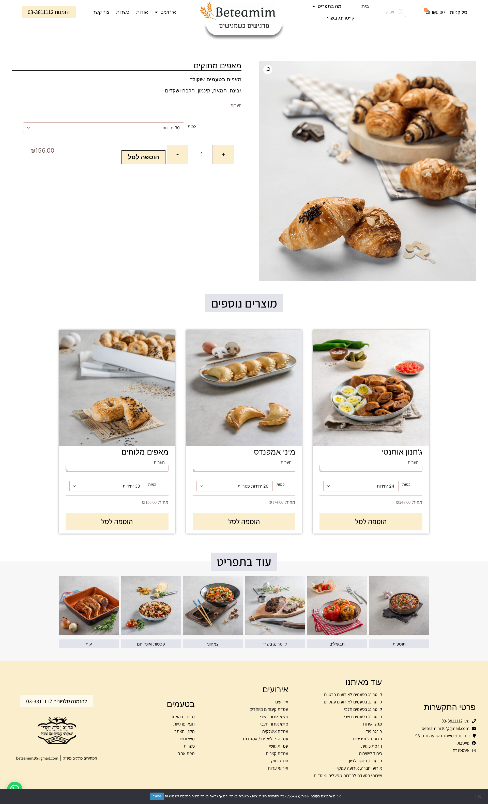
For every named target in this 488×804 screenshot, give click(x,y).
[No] (480, 796)
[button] (267, 69)
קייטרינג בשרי (340, 17)
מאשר (157, 796)
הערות (413, 462)
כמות (192, 126)
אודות (142, 12)
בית (365, 6)
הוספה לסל (143, 157)
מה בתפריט (329, 6)
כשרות (122, 12)
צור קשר (101, 12)
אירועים (168, 12)
